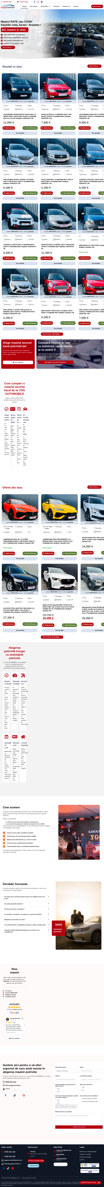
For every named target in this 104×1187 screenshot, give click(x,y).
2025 (29, 526)
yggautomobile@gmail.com (13, 1160)
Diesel (7, 109)
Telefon (58, 1076)
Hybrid (7, 532)
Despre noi (66, 6)
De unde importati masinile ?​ (13, 904)
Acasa (24, 6)
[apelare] (3, 1151)
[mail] (3, 1160)
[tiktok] (8, 1168)
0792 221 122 (10, 1082)
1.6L (82, 171)
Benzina (46, 109)
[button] (26, 897)
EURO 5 (57, 109)
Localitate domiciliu (86, 1076)
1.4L (44, 105)
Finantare (56, 6)
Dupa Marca (45, 6)
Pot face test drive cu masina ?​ (14, 909)
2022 (69, 596)
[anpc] (89, 1165)
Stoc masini (33, 6)
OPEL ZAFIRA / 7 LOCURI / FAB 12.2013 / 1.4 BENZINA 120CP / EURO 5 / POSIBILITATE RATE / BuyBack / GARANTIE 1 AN (19, 311)
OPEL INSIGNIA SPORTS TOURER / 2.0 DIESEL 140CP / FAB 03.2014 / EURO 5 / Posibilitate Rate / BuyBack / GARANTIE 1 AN (19, 181)
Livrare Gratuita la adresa (89, 1098)
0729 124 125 (10, 1156)
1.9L (6, 105)
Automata (57, 105)
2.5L (45, 596)
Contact (75, 6)
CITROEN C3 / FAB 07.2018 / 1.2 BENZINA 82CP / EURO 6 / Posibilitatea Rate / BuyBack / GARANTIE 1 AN (19, 246)
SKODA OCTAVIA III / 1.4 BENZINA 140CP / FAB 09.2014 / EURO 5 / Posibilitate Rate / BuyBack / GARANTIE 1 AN (56, 116)
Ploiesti (8, 1088)
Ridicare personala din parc (90, 1101)
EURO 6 (95, 109)
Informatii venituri (60, 1067)
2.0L (82, 105)
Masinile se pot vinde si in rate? (14, 919)
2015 (67, 171)
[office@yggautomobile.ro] (4, 1085)
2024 (69, 526)
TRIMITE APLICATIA (79, 1127)
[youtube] (13, 1168)
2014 (67, 105)
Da (58, 1089)
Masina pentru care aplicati (63, 1111)
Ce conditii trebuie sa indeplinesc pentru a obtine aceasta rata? (25, 925)
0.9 (44, 171)
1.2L (6, 236)
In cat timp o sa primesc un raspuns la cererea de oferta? (23, 914)
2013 (29, 301)
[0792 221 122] (4, 1082)
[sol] (89, 1171)
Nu (58, 1091)
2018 (29, 236)
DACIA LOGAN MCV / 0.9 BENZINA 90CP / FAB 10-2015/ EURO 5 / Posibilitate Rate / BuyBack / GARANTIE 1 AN (57, 181)
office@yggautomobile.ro (13, 1085)
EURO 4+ (20, 109)
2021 (29, 598)
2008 (29, 105)
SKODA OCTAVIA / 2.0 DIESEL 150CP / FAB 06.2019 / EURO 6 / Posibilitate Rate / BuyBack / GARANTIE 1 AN (57, 246)
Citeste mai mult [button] (11, 1032)
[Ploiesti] (4, 1089)
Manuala (19, 105)
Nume (82, 1067)
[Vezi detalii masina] (20, 88)
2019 (67, 236)
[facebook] (3, 1168)
